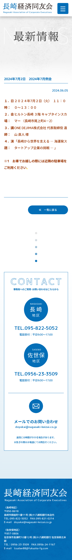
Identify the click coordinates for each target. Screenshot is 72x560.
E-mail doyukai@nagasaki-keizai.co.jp (28, 522)
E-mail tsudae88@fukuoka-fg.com (26, 548)
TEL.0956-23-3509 (36, 373)
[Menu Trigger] (62, 8)
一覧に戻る (49, 210)
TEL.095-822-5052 (36, 328)
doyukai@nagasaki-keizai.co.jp (36, 427)
